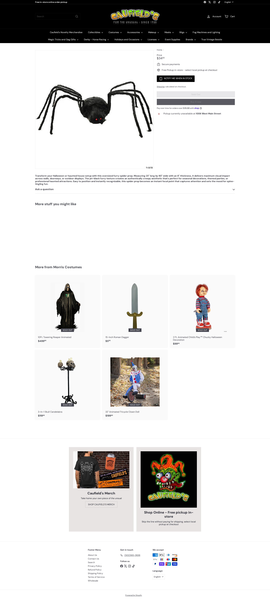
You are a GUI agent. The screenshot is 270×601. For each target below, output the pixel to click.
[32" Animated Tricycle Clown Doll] (135, 385)
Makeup (152, 32)
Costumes (114, 32)
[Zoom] (94, 109)
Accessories (133, 32)
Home (159, 50)
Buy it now (196, 101)
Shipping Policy (95, 573)
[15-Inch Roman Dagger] (135, 310)
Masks (168, 32)
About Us (92, 555)
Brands (190, 39)
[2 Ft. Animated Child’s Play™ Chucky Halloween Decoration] (202, 311)
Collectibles (94, 32)
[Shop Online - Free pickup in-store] (169, 479)
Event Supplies (172, 39)
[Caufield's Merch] (101, 469)
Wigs (182, 32)
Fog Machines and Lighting (206, 32)
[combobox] (57, 16)
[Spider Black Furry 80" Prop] (50, 233)
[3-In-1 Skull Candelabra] (67, 385)
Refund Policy (94, 569)
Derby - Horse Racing (95, 39)
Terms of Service (96, 577)
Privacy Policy (95, 566)
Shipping (161, 86)
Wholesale (93, 580)
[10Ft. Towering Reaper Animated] (67, 310)
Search (91, 562)
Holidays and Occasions (127, 39)
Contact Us (93, 558)
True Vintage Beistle (211, 39)
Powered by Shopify (133, 595)
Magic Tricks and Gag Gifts (62, 39)
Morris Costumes (67, 267)
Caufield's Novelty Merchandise (66, 32)
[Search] (76, 16)
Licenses (152, 39)
